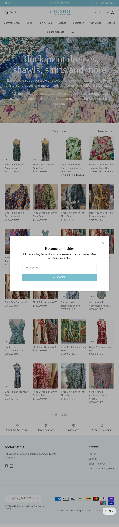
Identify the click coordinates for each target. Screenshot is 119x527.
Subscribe (59, 277)
